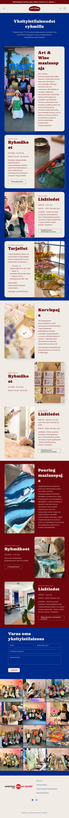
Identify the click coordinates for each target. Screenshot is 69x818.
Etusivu (39, 781)
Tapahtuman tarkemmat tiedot (49, 451)
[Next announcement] (65, 2)
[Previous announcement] (3, 2)
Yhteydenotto (17, 181)
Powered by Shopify (41, 812)
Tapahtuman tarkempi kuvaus (48, 231)
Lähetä (14, 670)
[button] (4, 8)
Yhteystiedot (41, 785)
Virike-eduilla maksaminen (46, 789)
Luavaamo (30, 812)
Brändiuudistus (42, 793)
